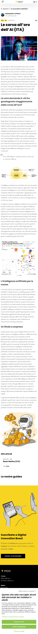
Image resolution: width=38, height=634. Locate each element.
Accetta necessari (19, 626)
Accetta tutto (19, 622)
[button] (19, 259)
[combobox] (35, 2)
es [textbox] (34, 2)
